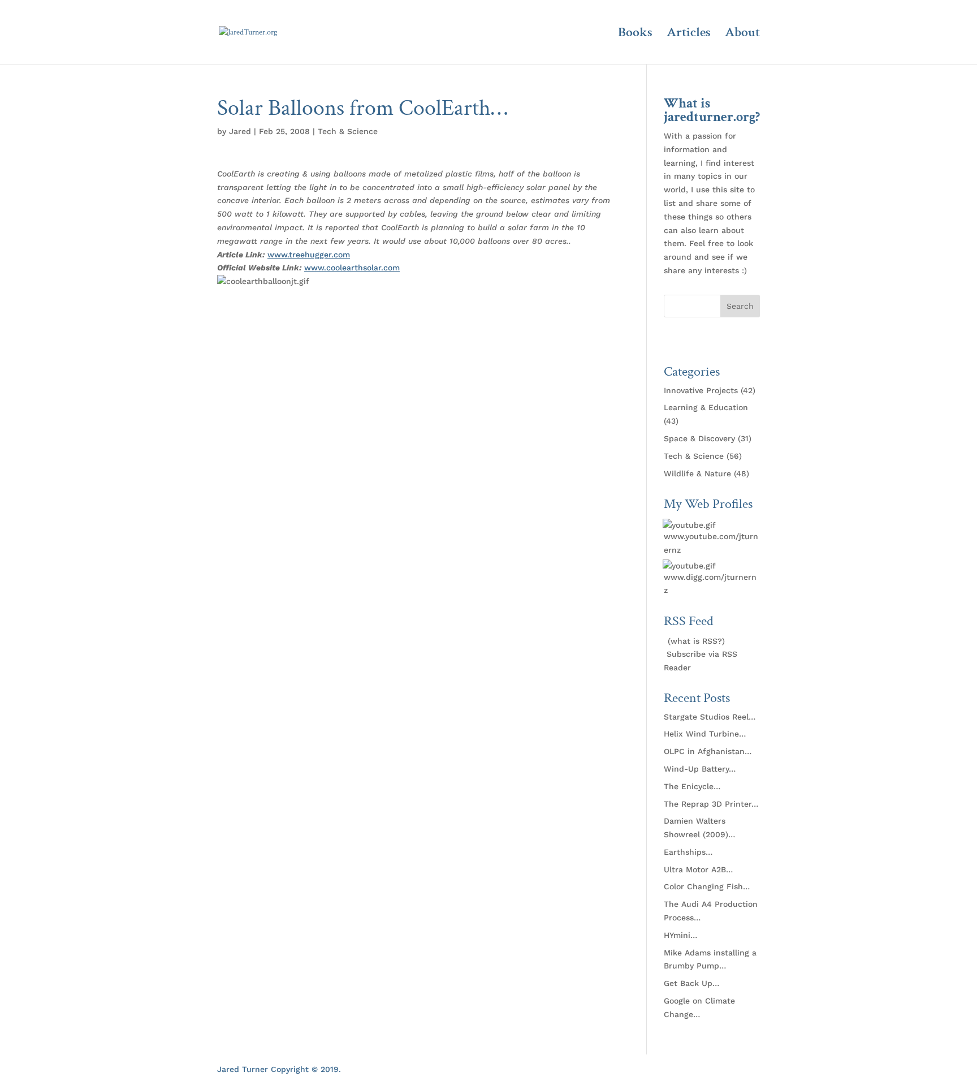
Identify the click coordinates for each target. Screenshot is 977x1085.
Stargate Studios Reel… (709, 716)
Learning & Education (706, 407)
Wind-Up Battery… (700, 768)
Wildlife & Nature (697, 473)
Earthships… (688, 851)
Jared (240, 131)
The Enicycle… (692, 786)
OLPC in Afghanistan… (707, 751)
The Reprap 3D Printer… (711, 803)
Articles (689, 34)
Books (635, 34)
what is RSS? (696, 640)
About (742, 34)
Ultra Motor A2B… (698, 869)
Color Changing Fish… (707, 886)
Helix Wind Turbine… (705, 733)
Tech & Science (348, 131)
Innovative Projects (701, 390)
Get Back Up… (691, 983)
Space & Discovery (699, 438)
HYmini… (680, 935)
